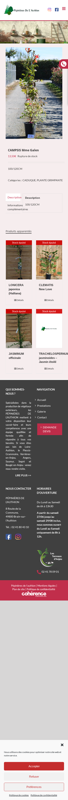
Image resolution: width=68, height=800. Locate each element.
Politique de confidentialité (44, 795)
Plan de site (18, 589)
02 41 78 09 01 (50, 571)
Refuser (34, 776)
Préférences (34, 787)
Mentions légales (46, 585)
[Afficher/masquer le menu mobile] (64, 9)
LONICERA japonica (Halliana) (16, 289)
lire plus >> (23, 475)
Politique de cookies (19, 795)
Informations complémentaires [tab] (14, 207)
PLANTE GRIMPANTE (50, 180)
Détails (20, 300)
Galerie (41, 411)
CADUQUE (29, 180)
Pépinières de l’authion (23, 585)
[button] (62, 745)
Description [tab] (14, 197)
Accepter (34, 766)
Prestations (44, 405)
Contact (42, 417)
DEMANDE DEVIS (49, 429)
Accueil (41, 399)
